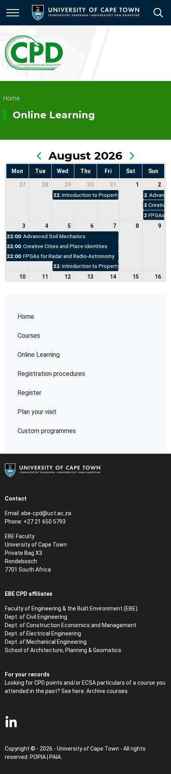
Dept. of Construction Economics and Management (70, 625)
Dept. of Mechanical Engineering (46, 642)
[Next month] (132, 155)
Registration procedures (51, 373)
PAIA (55, 757)
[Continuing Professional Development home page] (34, 53)
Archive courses (107, 691)
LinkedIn (11, 722)
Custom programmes (46, 431)
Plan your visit (36, 412)
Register (29, 393)
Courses (28, 335)
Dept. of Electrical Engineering (43, 633)
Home (25, 316)
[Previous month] (39, 155)
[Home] (52, 469)
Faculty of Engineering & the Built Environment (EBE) (71, 608)
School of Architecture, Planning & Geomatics (63, 650)
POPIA (38, 757)
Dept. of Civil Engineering (36, 617)
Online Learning (38, 354)
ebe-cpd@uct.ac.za (46, 513)
